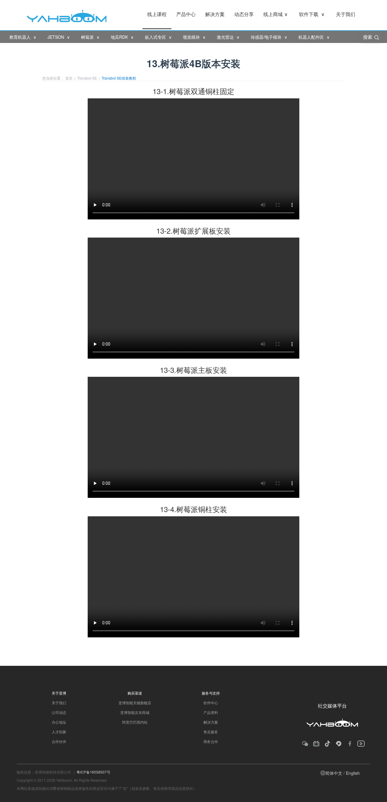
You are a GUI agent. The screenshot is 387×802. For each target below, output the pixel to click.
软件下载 (312, 14)
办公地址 (59, 722)
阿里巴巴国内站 (135, 722)
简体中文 (333, 773)
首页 (69, 78)
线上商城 (275, 14)
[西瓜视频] (339, 744)
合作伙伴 (59, 741)
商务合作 (210, 741)
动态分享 (244, 14)
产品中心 (186, 14)
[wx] (305, 744)
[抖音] (327, 744)
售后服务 (210, 731)
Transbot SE (87, 78)
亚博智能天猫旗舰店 (135, 702)
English (353, 773)
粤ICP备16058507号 (93, 771)
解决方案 (215, 14)
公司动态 (59, 712)
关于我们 (345, 14)
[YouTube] (361, 744)
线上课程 (157, 14)
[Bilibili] (316, 744)
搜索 (368, 37)
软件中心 (210, 702)
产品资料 (210, 712)
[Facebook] (350, 744)
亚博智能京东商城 (134, 712)
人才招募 (59, 731)
